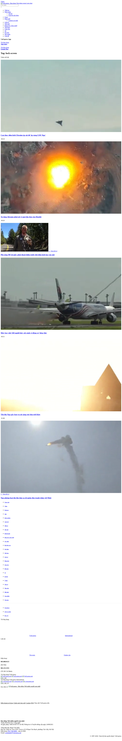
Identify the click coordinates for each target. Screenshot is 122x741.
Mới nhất (7, 592)
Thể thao (7, 27)
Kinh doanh (7, 533)
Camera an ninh (13, 20)
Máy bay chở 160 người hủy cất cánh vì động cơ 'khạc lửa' (24, 333)
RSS (32, 703)
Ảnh (5, 514)
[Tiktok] (44, 718)
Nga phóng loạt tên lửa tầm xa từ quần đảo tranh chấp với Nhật (26, 498)
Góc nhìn (7, 541)
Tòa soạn (32, 655)
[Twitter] (93, 703)
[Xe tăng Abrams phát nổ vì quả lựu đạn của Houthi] (61, 213)
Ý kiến (6, 580)
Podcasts (7, 510)
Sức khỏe (7, 34)
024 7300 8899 (12, 731)
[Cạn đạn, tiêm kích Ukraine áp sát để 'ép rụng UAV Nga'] (61, 131)
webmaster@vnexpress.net (13, 733)
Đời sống (7, 568)
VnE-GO (7, 521)
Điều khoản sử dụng (7, 703)
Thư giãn (7, 588)
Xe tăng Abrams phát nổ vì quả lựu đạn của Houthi (21, 217)
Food (6, 17)
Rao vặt (6, 615)
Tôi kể (10, 13)
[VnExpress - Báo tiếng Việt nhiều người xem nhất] (16, 3)
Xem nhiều (7, 596)
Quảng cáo (67, 655)
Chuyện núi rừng (13, 15)
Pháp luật (7, 19)
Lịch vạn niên (8, 611)
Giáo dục (7, 29)
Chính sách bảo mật (19, 703)
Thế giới (7, 24)
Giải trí (7, 22)
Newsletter (7, 607)
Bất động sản (8, 545)
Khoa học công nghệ (11, 26)
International (69, 635)
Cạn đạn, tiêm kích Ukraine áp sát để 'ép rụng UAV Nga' (23, 135)
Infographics (7, 518)
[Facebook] (64, 703)
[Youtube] (15, 718)
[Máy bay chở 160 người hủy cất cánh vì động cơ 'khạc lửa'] (61, 329)
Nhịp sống (8, 12)
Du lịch (7, 32)
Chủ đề (7, 36)
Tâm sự (6, 584)
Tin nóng (7, 600)
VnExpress (32, 635)
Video (2, 1)
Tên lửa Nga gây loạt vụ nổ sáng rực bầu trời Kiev (20, 415)
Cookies (28, 703)
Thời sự (7, 10)
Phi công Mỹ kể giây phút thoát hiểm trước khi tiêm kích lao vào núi (28, 255)
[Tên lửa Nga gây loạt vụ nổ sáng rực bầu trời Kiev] (61, 411)
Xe (5, 31)
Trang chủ (7, 502)
